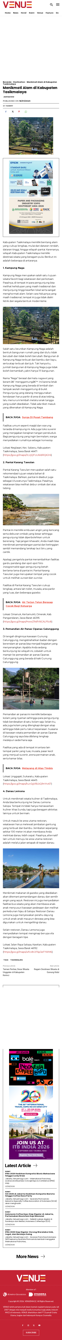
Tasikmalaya (16, 960)
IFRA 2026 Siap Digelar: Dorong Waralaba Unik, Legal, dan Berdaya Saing (29, 1233)
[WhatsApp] (26, 112)
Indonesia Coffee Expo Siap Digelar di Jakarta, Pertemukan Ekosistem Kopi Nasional (29, 1215)
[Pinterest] (19, 112)
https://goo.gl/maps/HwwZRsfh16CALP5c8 (27, 621)
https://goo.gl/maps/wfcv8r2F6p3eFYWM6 (28, 952)
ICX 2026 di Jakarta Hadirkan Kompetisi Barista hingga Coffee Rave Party (30, 1194)
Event (8, 1171)
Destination (19, 82)
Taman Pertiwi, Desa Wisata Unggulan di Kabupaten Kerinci (16, 972)
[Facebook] (6, 112)
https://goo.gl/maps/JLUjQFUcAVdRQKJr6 (27, 455)
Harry (9, 106)
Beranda (7, 82)
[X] (12, 112)
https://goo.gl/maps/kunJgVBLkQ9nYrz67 (27, 783)
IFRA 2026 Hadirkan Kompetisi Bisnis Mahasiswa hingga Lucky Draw (30, 1174)
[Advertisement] (31, 50)
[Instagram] (28, 1325)
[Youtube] (39, 1325)
